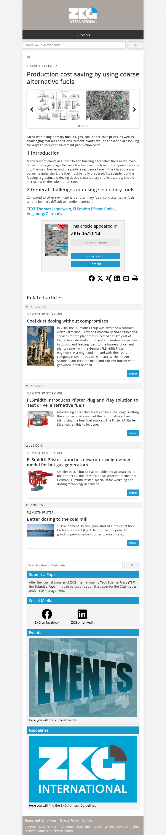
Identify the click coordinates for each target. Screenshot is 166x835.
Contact (87, 820)
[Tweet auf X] (100, 280)
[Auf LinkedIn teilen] (117, 280)
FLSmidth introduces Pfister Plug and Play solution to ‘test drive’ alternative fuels (82, 402)
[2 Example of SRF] (108, 105)
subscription (95, 256)
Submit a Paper (46, 586)
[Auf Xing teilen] (109, 280)
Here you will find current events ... (54, 720)
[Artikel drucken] (135, 278)
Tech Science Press (110, 827)
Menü (85, 34)
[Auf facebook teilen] (91, 280)
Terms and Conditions (40, 820)
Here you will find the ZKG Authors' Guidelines (62, 805)
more (133, 373)
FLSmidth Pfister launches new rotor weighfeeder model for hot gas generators (79, 462)
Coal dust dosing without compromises (67, 321)
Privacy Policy (69, 820)
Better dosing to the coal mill (57, 519)
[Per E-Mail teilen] (126, 278)
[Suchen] (136, 45)
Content (95, 264)
